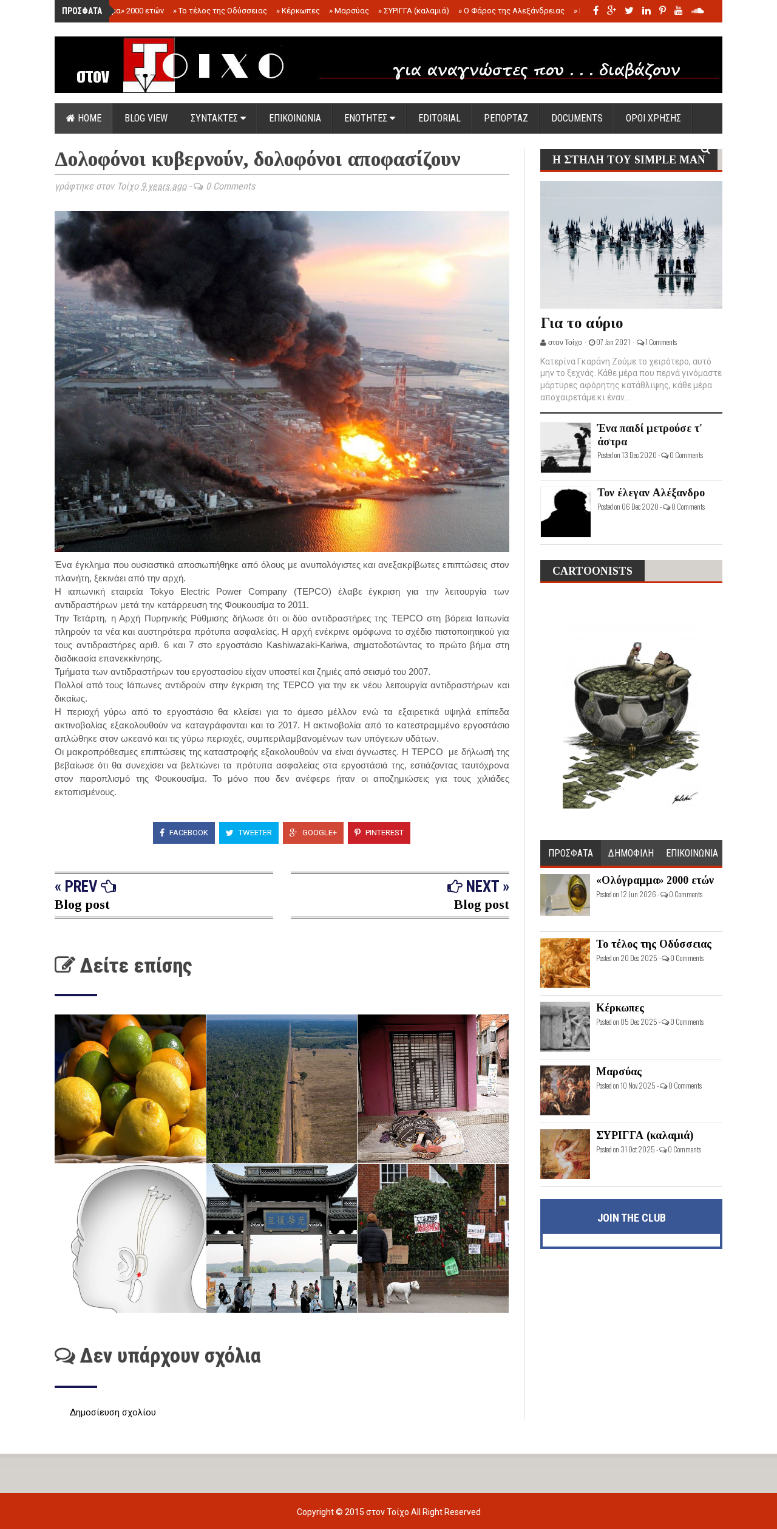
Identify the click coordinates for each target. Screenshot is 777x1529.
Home (88, 118)
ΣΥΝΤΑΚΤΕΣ (215, 118)
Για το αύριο (581, 323)
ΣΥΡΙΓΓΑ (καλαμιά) (413, 10)
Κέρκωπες (298, 10)
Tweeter (254, 832)
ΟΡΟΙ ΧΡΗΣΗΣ (653, 118)
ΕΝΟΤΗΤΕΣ (367, 118)
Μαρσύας (349, 10)
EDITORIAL (439, 118)
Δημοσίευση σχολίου (113, 1412)
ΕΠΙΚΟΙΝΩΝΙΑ (295, 118)
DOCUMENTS (577, 118)
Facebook (188, 832)
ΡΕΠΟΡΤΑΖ (506, 118)
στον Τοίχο (388, 1512)
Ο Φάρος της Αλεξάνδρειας (511, 10)
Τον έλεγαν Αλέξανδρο (651, 493)
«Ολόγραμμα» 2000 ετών (117, 10)
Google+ (318, 832)
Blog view (146, 118)
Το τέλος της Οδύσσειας (220, 10)
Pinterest (384, 832)
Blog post (82, 904)
